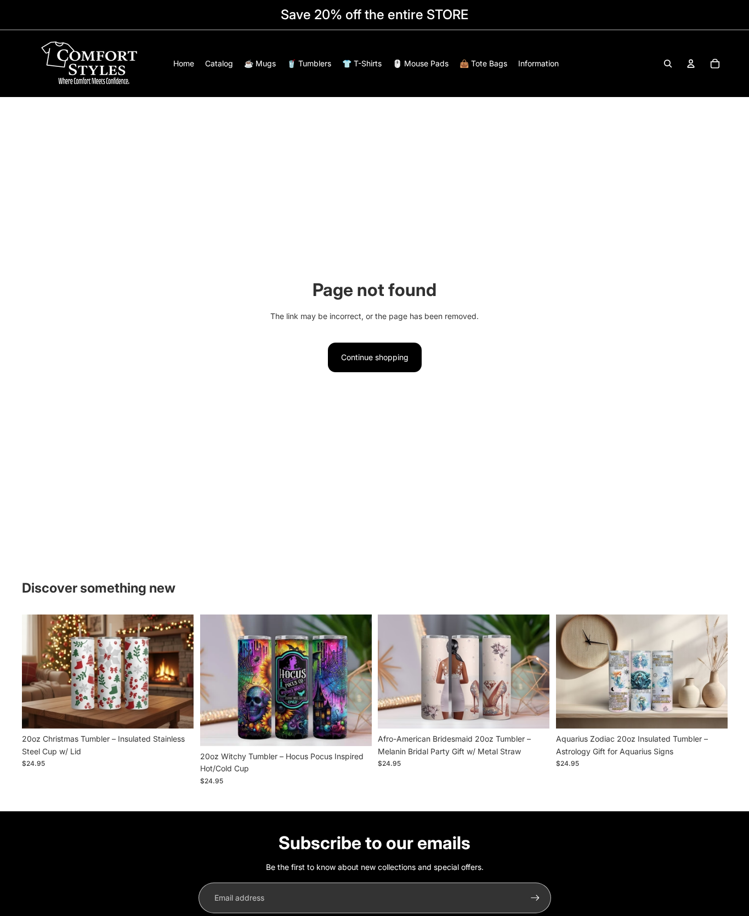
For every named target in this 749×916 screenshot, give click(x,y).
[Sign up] (535, 897)
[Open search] (668, 64)
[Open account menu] (691, 64)
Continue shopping (374, 357)
